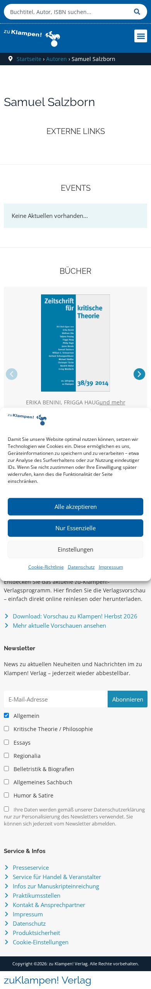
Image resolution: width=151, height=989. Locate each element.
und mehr (112, 402)
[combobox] (67, 11)
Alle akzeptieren (76, 506)
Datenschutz (81, 567)
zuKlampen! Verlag (47, 980)
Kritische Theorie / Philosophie (52, 729)
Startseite (29, 59)
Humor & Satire (32, 795)
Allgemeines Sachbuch (42, 782)
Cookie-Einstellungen (41, 942)
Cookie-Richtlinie (46, 567)
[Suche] (138, 11)
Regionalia (26, 755)
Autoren (56, 59)
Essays (21, 742)
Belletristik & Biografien (43, 769)
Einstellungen (75, 549)
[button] (140, 36)
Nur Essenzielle (75, 528)
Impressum (111, 567)
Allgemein (25, 715)
